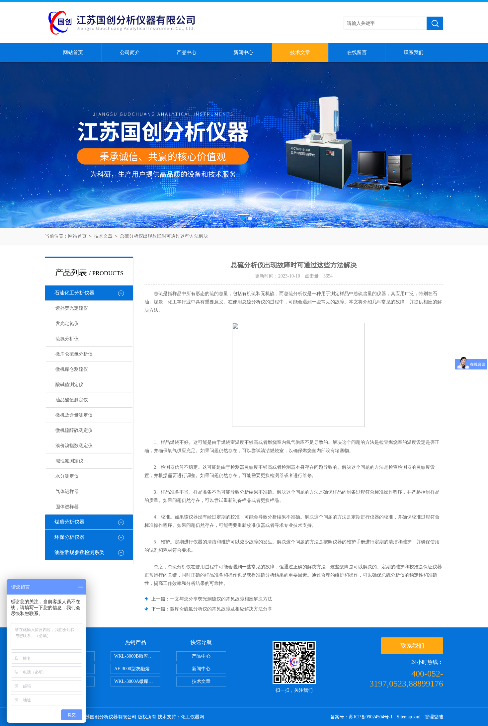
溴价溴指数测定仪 (74, 445)
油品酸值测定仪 (71, 399)
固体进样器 (67, 506)
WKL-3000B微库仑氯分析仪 (137, 656)
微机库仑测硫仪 (71, 369)
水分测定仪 (67, 476)
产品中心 (187, 52)
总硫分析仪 (253, 301)
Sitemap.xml (409, 716)
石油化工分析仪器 (74, 292)
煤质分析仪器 (69, 521)
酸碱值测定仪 (69, 384)
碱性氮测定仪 (69, 460)
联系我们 (414, 52)
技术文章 (300, 52)
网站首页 (73, 52)
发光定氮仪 (67, 323)
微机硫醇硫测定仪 (74, 430)
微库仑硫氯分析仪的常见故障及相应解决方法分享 (221, 608)
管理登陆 (434, 716)
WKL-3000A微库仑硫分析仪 (137, 681)
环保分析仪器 (69, 537)
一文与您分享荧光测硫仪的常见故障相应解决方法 (221, 599)
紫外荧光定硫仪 (71, 308)
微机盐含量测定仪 (74, 415)
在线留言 (357, 52)
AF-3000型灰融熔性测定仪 (137, 668)
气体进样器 (67, 491)
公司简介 (130, 52)
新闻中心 (243, 52)
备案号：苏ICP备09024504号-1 (361, 716)
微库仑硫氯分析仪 (74, 354)
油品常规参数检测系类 (79, 552)
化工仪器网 (192, 716)
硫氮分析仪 (67, 338)
